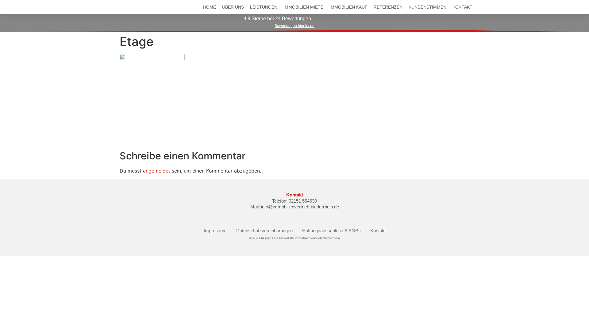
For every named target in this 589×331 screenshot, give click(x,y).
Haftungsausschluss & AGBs (331, 230)
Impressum (215, 230)
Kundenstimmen (427, 7)
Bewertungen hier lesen (294, 26)
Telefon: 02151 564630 (294, 201)
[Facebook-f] (289, 217)
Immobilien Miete (303, 7)
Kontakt (462, 7)
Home (209, 7)
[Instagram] (300, 217)
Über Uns (233, 7)
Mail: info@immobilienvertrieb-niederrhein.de (294, 206)
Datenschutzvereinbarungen (264, 230)
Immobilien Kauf (348, 7)
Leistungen (263, 7)
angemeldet (156, 171)
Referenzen (388, 7)
